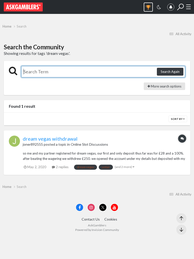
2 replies (61, 167)
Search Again (170, 72)
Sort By (177, 118)
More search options (165, 86)
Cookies (110, 219)
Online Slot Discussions (89, 144)
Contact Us (91, 219)
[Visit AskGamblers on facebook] (79, 207)
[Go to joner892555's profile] (14, 141)
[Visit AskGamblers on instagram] (91, 207)
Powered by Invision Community (97, 230)
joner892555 (33, 144)
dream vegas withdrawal (50, 139)
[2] (159, 7)
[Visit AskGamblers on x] (102, 207)
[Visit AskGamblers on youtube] (114, 207)
